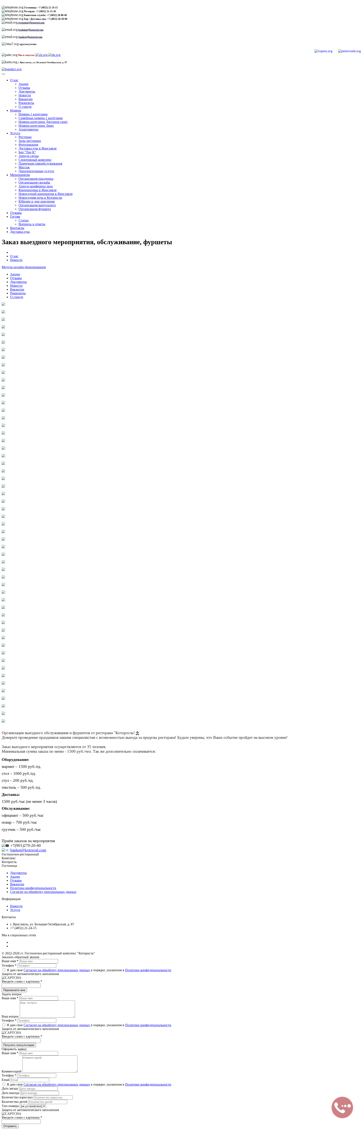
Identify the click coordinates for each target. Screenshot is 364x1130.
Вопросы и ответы (32, 224)
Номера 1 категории (33, 114)
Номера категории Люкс (36, 125)
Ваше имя (10, 961)
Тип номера (11, 1106)
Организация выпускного (37, 205)
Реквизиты (26, 103)
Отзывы (24, 87)
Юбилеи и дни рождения (37, 201)
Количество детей (15, 1101)
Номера (15, 110)
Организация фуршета (35, 209)
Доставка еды (20, 231)
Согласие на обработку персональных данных (43, 892)
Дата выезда (11, 1093)
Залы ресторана (30, 141)
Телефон (9, 965)
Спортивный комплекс (35, 159)
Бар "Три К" (27, 152)
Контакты (17, 228)
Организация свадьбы (34, 182)
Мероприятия (20, 175)
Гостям (15, 216)
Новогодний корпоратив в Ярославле (46, 194)
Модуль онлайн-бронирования (24, 267)
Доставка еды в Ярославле (38, 148)
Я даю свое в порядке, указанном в (88, 970)
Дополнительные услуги (36, 171)
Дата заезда (10, 1088)
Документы (27, 91)
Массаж (24, 167)
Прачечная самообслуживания (40, 163)
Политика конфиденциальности (33, 888)
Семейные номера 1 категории (41, 118)
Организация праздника (36, 178)
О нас (14, 80)
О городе (25, 106)
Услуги (15, 133)
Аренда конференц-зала (36, 186)
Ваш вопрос (11, 1016)
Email (6, 1080)
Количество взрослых (18, 1097)
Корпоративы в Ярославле (38, 190)
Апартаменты (28, 129)
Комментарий (12, 1071)
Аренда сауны (29, 156)
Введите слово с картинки (22, 981)
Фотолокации (28, 144)
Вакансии (26, 99)
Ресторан (25, 137)
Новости (25, 95)
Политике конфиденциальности (148, 970)
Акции (23, 84)
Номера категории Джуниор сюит (43, 122)
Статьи (24, 220)
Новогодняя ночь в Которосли (40, 197)
